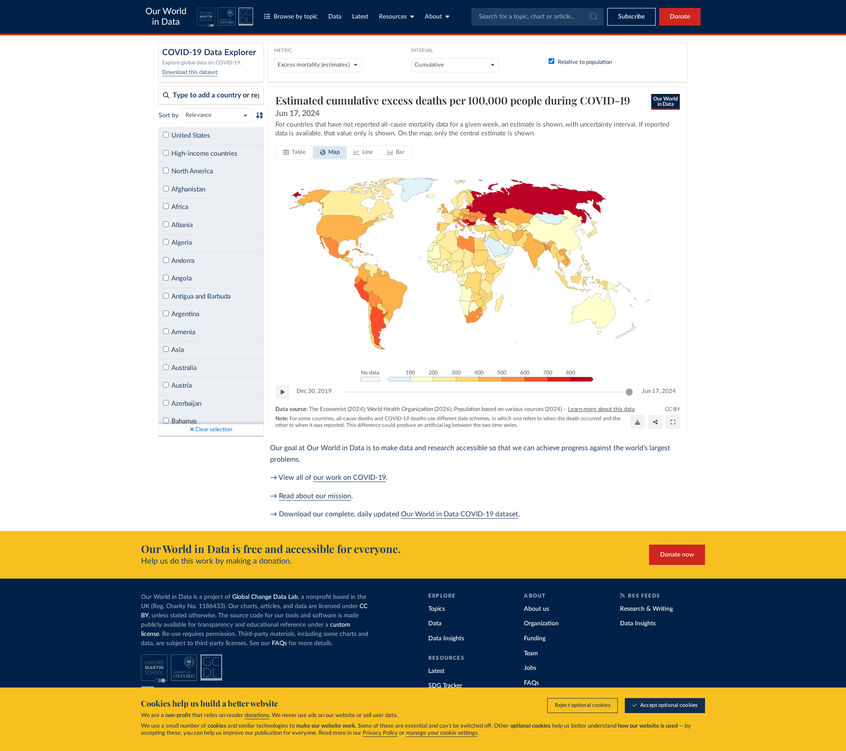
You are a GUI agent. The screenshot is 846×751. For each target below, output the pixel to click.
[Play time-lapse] (282, 392)
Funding (534, 638)
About (433, 17)
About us (536, 609)
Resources (393, 17)
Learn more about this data (601, 409)
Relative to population (585, 62)
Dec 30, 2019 (314, 391)
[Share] (655, 422)
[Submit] (593, 16)
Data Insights (446, 638)
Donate (680, 17)
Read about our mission (315, 496)
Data (334, 17)
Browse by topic (296, 17)
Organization (541, 623)
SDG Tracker (445, 686)
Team (531, 653)
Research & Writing (646, 609)
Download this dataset (190, 72)
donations (257, 715)
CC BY (672, 409)
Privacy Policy (380, 733)
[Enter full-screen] (673, 422)
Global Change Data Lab (265, 597)
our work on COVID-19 (349, 477)
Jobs (530, 668)
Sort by (168, 115)
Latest (360, 17)
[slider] (629, 392)
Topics (436, 609)
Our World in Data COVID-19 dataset (459, 514)
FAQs (279, 643)
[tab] (294, 152)
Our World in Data (165, 16)
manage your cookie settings (442, 733)
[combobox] (537, 17)
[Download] (638, 422)
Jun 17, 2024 (659, 391)
